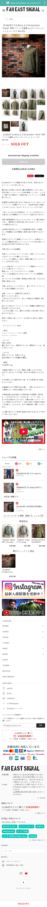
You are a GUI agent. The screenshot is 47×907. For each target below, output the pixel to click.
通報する (41, 449)
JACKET (6, 632)
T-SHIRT (6, 643)
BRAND (6, 626)
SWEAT (6, 637)
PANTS (5, 654)
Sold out (23, 162)
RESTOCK (6, 671)
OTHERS (6, 665)
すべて (7, 464)
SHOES (5, 660)
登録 (40, 725)
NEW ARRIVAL (8, 677)
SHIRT (5, 649)
